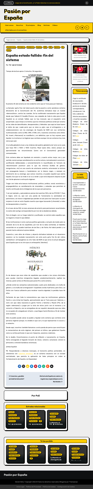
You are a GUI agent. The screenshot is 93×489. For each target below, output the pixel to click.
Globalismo (12, 415)
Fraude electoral (77, 454)
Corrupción (54, 413)
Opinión (56, 47)
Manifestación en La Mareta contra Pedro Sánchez (80, 236)
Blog (39, 25)
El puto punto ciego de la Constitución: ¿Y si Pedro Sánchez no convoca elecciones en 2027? (80, 223)
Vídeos (54, 25)
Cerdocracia (11, 47)
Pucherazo (33, 421)
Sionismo (12, 421)
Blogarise (63, 482)
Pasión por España (17, 14)
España (38, 47)
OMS (45, 47)
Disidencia (30, 47)
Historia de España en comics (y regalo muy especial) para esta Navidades (51, 379)
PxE (10, 65)
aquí (79, 127)
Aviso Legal (20, 487)
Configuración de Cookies (66, 487)
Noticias (47, 25)
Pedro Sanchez (14, 418)
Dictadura (21, 47)
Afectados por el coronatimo (16, 30)
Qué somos (9, 25)
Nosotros (19, 25)
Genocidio (33, 412)
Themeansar (73, 482)
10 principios (30, 25)
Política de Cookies (49, 487)
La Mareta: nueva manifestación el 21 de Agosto (80, 197)
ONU (50, 47)
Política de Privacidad (33, 487)
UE (62, 47)
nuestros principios (25, 353)
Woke (8, 50)
